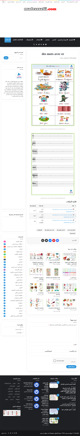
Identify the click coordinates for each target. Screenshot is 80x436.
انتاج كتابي (10, 394)
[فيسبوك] (57, 240)
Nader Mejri (30, 397)
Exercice (72, 233)
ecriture (39, 230)
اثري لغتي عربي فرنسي (32, 1)
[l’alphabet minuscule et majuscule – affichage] (36, 257)
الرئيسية (63, 1)
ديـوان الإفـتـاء (19, 308)
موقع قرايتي (19, 332)
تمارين (20, 259)
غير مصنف (19, 264)
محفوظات (29, 39)
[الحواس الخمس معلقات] (53, 257)
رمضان (20, 313)
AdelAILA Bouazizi (28, 383)
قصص (24, 1)
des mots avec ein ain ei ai (70, 308)
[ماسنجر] (50, 240)
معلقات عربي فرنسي (17, 244)
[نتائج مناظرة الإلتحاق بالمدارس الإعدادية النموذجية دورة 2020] (53, 385)
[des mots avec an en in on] (69, 287)
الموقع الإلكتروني (48, 351)
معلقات (7, 39)
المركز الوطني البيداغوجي (16, 300)
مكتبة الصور (19, 280)
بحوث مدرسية (19, 285)
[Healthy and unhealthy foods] (53, 272)
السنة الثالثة (17, 391)
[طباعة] (42, 240)
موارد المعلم (41, 1)
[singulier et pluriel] (36, 303)
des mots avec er (49, 230)
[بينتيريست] (53, 240)
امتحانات (38, 39)
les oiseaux (41, 292)
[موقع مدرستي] (40, 9)
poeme (14, 383)
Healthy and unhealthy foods (53, 277)
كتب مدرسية (18, 1)
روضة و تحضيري (62, 39)
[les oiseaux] (36, 287)
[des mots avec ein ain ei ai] (69, 303)
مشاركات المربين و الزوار (16, 272)
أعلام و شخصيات (18, 298)
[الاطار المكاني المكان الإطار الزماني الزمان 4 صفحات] (53, 420)
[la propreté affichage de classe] (53, 303)
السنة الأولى (17, 388)
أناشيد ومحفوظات (18, 274)
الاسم (74, 344)
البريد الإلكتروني (72, 351)
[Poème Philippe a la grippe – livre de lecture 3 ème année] (53, 411)
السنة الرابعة (17, 394)
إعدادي (47, 39)
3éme (19, 383)
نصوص (20, 305)
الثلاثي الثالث (12, 386)
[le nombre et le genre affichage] (36, 272)
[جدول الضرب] (69, 272)
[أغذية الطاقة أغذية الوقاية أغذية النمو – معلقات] (69, 257)
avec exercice (71, 230)
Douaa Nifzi (30, 390)
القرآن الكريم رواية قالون (16, 316)
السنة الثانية (10, 391)
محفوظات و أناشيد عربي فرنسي (14, 246)
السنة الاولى (10, 388)
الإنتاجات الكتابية (18, 254)
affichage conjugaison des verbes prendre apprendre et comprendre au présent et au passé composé (44, 400)
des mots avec (60, 230)
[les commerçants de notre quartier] (53, 287)
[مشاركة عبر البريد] (46, 240)
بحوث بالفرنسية (48, 1)
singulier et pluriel (39, 308)
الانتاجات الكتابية (17, 39)
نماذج (19, 402)
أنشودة (18, 386)
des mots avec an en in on (70, 292)
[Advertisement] (40, 25)
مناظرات (20, 303)
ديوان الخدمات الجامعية (16, 290)
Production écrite (8, 383)
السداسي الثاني (18, 292)
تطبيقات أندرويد (11, 1)
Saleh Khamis (29, 404)
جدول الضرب (73, 277)
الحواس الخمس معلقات (54, 262)
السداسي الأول (18, 282)
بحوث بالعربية (57, 1)
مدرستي (11, 399)
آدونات (20, 249)
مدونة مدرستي (18, 329)
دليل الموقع (4, 433)
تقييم (14, 396)
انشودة (18, 396)
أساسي (54, 39)
